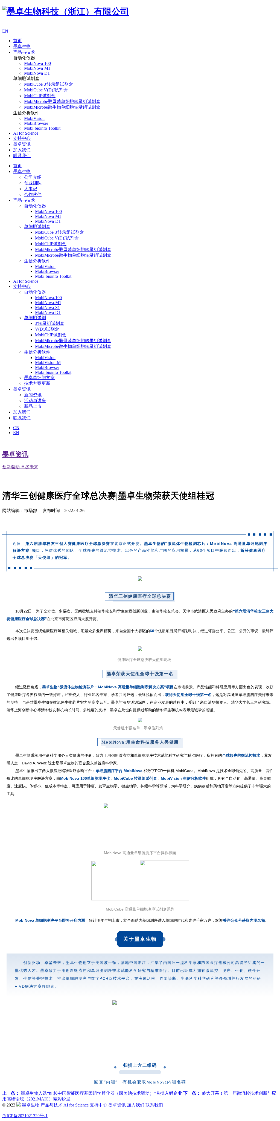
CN (16, 427)
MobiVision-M (48, 362)
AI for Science (25, 133)
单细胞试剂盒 (37, 226)
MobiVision (34, 118)
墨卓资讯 (22, 144)
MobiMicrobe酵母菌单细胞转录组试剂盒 (62, 101)
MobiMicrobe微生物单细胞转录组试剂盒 (62, 107)
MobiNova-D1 (37, 73)
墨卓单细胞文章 (39, 377)
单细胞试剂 (35, 317)
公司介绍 (33, 177)
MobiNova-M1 (37, 68)
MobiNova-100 (37, 63)
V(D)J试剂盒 (47, 329)
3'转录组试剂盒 (49, 323)
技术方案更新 (37, 383)
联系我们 (22, 155)
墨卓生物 (22, 46)
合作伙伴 (33, 194)
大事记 (30, 188)
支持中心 (22, 138)
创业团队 (33, 183)
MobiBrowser (36, 123)
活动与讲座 (35, 400)
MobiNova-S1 (47, 307)
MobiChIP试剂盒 (40, 95)
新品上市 (33, 406)
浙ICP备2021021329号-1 (25, 1115)
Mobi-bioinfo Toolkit (42, 128)
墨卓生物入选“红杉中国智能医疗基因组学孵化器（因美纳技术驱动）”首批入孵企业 (92, 1093)
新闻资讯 (33, 394)
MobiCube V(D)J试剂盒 (46, 90)
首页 (17, 40)
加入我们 (22, 150)
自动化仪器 (35, 206)
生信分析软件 (37, 261)
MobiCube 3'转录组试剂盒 (48, 84)
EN (5, 31)
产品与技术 (24, 52)
